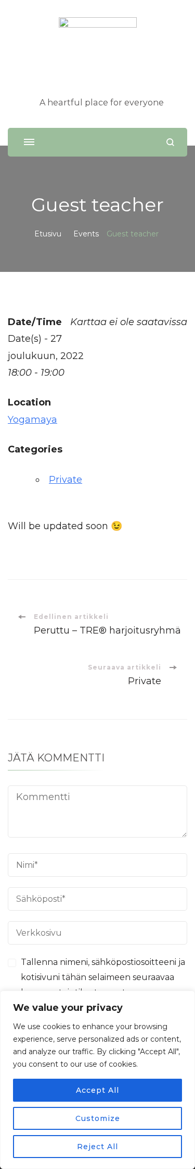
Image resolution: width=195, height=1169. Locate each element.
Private (65, 479)
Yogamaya (32, 419)
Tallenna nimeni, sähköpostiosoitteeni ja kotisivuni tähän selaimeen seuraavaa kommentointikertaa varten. (103, 977)
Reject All (97, 1146)
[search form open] (170, 142)
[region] (97, 1080)
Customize (97, 1118)
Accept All (97, 1090)
